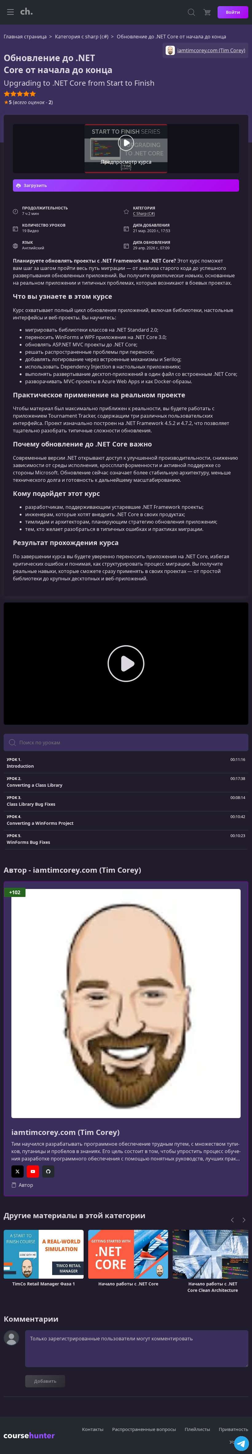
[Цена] (207, 12)
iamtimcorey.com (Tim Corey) (65, 1132)
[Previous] (232, 1220)
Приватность (233, 1429)
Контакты (93, 1429)
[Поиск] (191, 12)
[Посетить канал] (241, 1443)
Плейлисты (197, 1429)
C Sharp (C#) (144, 213)
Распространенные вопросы (144, 1429)
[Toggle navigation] (10, 12)
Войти (233, 12)
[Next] (244, 1220)
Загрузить (34, 185)
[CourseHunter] (26, 12)
